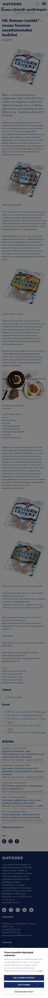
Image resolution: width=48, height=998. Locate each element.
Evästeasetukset (24, 992)
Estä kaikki (24, 985)
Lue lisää (39, 971)
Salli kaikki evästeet (24, 978)
